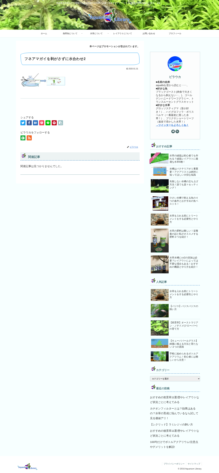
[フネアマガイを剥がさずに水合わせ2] (35, 122)
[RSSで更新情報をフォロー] (29, 137)
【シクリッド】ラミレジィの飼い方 (171, 424)
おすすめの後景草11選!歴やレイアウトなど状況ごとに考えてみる (174, 433)
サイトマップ (194, 464)
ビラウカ (175, 76)
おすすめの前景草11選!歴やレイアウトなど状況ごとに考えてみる (174, 400)
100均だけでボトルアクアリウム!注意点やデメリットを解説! (174, 444)
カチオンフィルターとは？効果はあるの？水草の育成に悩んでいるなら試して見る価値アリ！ (174, 413)
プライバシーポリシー (174, 464)
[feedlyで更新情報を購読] (22, 137)
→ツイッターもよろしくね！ (172, 125)
